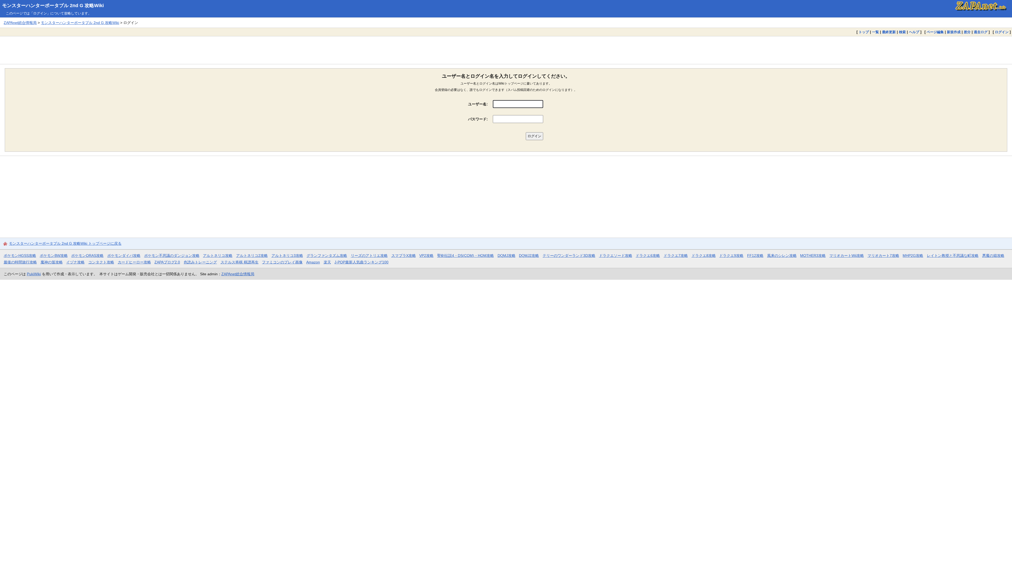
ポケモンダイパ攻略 (123, 255)
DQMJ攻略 (506, 255)
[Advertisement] (506, 50)
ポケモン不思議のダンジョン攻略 (172, 255)
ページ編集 (935, 32)
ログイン (1002, 32)
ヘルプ (914, 32)
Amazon (313, 262)
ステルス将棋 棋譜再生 (240, 262)
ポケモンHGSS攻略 (20, 255)
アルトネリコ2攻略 (252, 255)
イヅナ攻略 (75, 262)
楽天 (327, 262)
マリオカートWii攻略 (846, 255)
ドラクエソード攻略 (615, 255)
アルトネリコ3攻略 (287, 255)
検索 (902, 32)
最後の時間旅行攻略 (20, 262)
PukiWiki (34, 274)
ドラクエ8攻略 (704, 255)
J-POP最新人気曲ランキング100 (361, 262)
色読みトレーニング (200, 262)
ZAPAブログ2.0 (167, 262)
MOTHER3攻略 (813, 255)
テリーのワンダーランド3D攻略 (569, 255)
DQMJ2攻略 (529, 255)
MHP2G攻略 (913, 255)
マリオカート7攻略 (883, 255)
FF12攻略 (755, 255)
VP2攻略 (426, 255)
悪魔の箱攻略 (993, 255)
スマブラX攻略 (403, 255)
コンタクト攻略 (101, 262)
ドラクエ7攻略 (676, 255)
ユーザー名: (478, 104)
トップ (864, 32)
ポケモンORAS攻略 (87, 255)
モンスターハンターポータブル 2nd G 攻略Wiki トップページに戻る (65, 243)
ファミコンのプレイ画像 (282, 262)
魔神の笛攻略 (52, 262)
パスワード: (478, 119)
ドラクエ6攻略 (648, 255)
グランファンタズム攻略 (326, 255)
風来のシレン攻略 (782, 255)
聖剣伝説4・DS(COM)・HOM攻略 (465, 255)
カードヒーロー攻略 (134, 262)
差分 (967, 32)
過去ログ (980, 32)
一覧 (875, 32)
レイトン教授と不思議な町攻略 (953, 255)
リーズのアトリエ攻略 (369, 255)
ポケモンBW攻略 (54, 255)
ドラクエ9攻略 (731, 255)
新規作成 (954, 32)
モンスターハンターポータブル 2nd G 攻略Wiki (53, 5)
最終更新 (889, 32)
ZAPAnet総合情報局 (20, 23)
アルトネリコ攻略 (217, 255)
